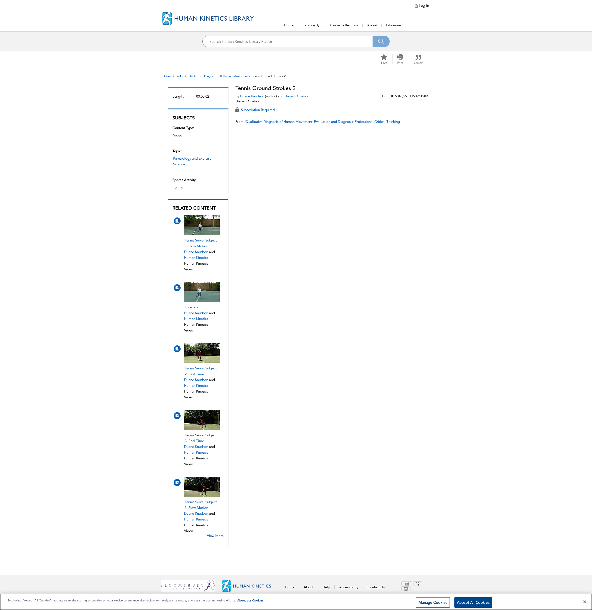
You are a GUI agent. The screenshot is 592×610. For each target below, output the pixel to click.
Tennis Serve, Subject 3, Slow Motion (201, 505)
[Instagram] (405, 588)
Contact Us (376, 587)
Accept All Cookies (473, 602)
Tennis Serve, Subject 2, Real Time (201, 371)
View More (215, 536)
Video (180, 76)
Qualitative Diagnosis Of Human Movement (218, 76)
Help (326, 587)
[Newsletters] (406, 583)
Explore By (311, 25)
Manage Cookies (433, 602)
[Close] (585, 602)
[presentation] (202, 225)
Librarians (393, 25)
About (372, 25)
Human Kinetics (196, 258)
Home (288, 25)
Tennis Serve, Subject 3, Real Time (201, 438)
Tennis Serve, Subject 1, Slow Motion (201, 243)
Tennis (178, 187)
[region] (296, 602)
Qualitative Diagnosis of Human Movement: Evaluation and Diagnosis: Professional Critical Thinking (322, 122)
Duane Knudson (196, 252)
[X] (417, 583)
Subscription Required (257, 110)
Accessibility (348, 587)
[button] (400, 59)
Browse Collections (343, 25)
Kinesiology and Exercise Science (192, 161)
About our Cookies (250, 600)
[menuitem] (407, 583)
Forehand (192, 307)
